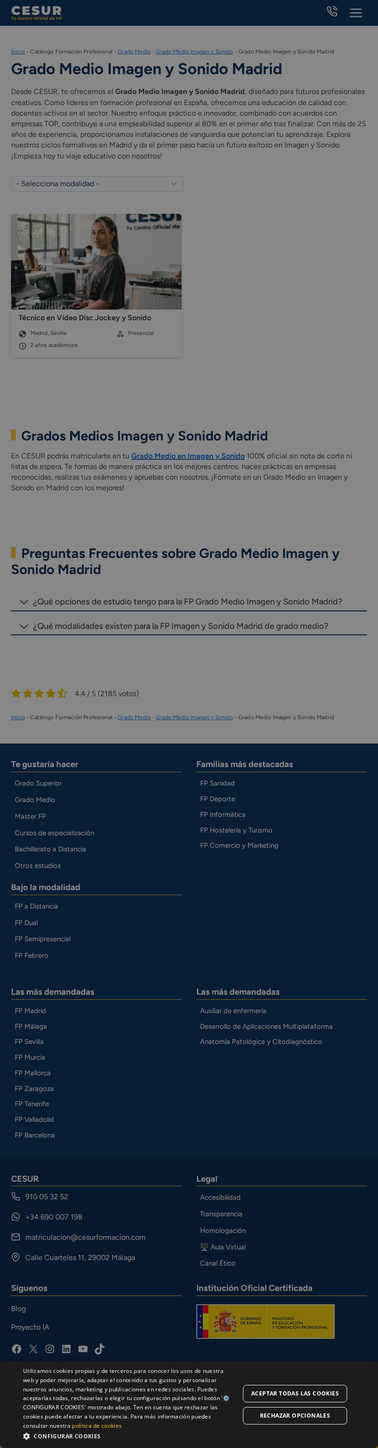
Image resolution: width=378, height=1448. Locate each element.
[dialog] (189, 1404)
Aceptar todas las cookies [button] (295, 1393)
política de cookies (97, 1426)
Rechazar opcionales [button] (295, 1415)
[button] (129, 1435)
